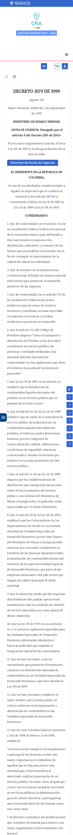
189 (48, 196)
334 (59, 223)
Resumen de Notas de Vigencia (33, 162)
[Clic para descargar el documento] (65, 66)
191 (46, 207)
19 (57, 143)
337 (59, 294)
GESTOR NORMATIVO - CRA (37, 33)
